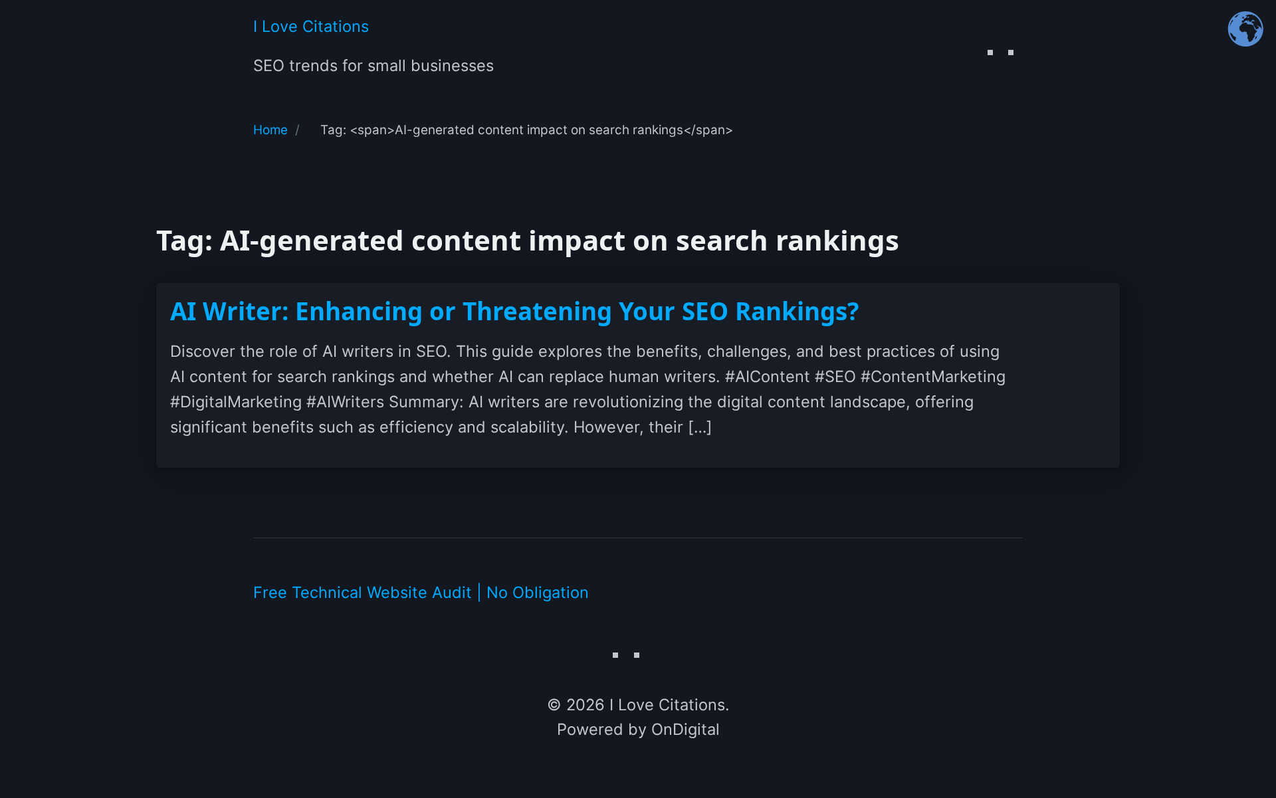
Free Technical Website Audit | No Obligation (421, 592)
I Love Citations (311, 26)
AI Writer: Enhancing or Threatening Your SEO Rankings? (514, 311)
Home (270, 130)
